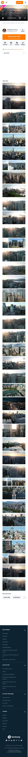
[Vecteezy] (2, 2)
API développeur (6, 695)
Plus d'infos (6, 52)
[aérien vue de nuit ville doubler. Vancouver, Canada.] (13, 433)
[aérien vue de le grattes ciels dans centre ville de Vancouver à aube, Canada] (5, 127)
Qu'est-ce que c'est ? (18, 49)
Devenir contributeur (7, 754)
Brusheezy (5, 681)
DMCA (4, 719)
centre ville (7, 645)
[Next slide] (21, 645)
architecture (16, 645)
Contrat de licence (7, 717)
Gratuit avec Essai (14, 37)
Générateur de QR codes (8, 707)
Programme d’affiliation (8, 722)
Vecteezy (4, 684)
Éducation (5, 693)
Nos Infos (4, 751)
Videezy (4, 687)
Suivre (22, 31)
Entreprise (5, 690)
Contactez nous (6, 748)
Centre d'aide (5, 745)
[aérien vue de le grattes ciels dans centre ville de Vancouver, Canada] (13, 115)
